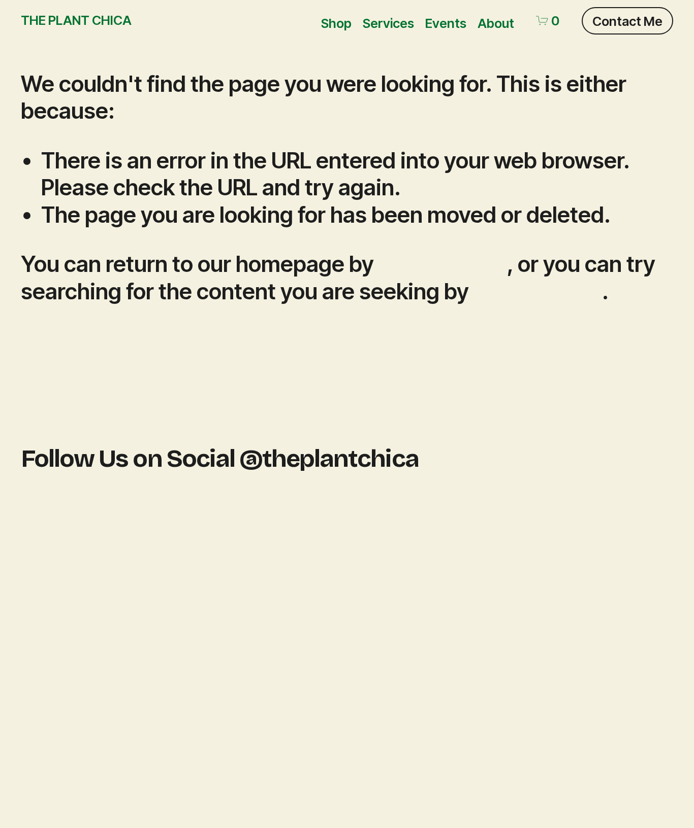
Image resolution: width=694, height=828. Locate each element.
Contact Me (627, 21)
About (496, 23)
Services (388, 23)
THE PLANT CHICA (76, 20)
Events (445, 23)
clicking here (442, 264)
